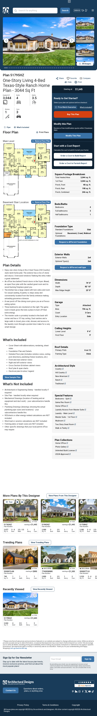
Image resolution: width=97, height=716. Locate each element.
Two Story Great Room (64, 424)
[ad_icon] (6, 10)
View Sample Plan (12, 377)
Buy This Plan (73, 114)
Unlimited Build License (65, 450)
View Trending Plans (40, 542)
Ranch (57, 380)
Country (58, 369)
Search (65, 10)
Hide (70, 82)
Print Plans (44, 132)
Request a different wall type (73, 267)
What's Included (23, 127)
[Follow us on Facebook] (82, 691)
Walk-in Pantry (61, 428)
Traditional (59, 383)
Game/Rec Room (62, 402)
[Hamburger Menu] (92, 10)
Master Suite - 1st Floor (65, 417)
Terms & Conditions (50, 705)
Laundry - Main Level (64, 413)
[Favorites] (82, 10)
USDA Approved (62, 454)
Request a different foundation (73, 242)
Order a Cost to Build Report (73, 156)
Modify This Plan (73, 136)
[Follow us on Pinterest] (72, 691)
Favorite (73, 78)
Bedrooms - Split (62, 399)
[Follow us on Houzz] (76, 691)
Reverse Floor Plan (42, 141)
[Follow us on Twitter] (86, 691)
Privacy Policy (23, 705)
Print (80, 82)
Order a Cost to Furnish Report (73, 163)
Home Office (60, 406)
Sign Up (88, 659)
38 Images (86, 64)
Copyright (76, 705)
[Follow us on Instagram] (79, 691)
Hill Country (60, 372)
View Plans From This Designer (63, 496)
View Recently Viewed (42, 589)
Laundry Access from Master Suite (69, 410)
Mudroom (59, 421)
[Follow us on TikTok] (92, 691)
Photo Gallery (60, 447)
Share (61, 78)
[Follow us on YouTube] (89, 691)
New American (61, 376)
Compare (86, 78)
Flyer (9, 127)
